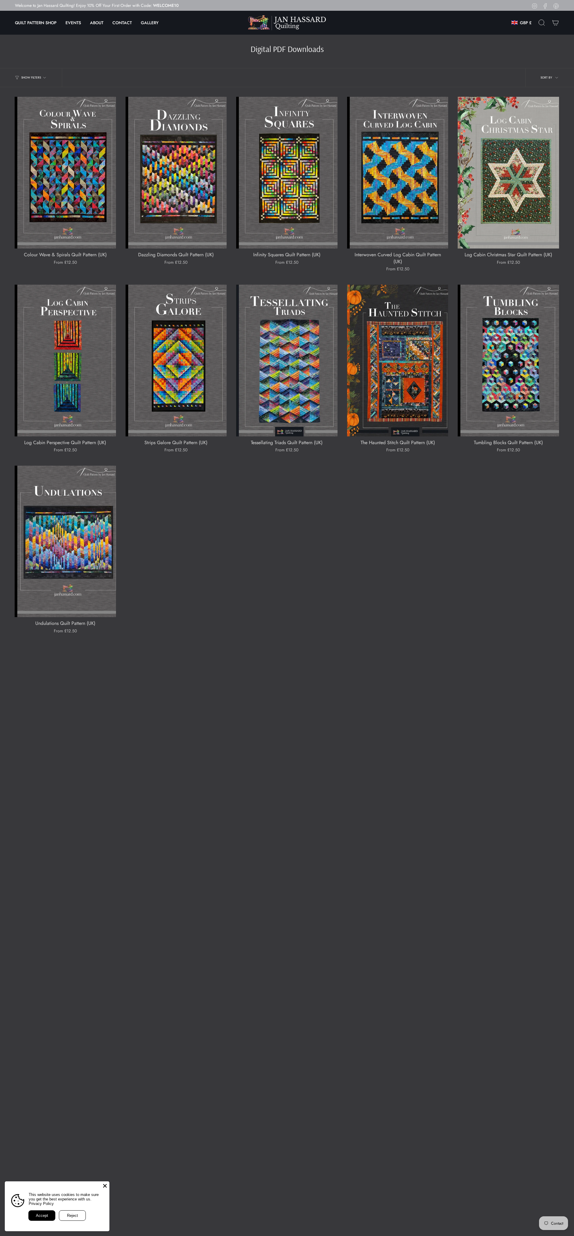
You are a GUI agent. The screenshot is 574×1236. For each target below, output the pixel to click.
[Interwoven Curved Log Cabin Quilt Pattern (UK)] (397, 173)
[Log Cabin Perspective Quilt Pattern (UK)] (65, 360)
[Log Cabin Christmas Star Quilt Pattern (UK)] (508, 173)
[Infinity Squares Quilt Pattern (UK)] (287, 173)
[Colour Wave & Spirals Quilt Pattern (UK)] (65, 173)
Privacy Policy (41, 1203)
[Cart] (555, 23)
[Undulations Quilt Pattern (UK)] (65, 541)
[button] (35, 22)
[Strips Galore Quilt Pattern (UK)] (176, 360)
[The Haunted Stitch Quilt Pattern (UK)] (397, 360)
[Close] (105, 1186)
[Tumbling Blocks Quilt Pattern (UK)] (508, 360)
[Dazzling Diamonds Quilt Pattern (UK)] (176, 173)
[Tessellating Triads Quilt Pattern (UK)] (287, 360)
